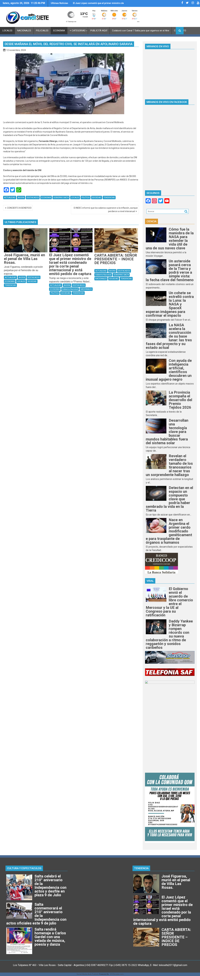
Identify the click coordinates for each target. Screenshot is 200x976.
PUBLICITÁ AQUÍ (98, 30)
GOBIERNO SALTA (61, 197)
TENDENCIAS (109, 197)
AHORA (21, 197)
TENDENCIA (141, 868)
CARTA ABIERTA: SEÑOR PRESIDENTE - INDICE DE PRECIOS (98, 4)
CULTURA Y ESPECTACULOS (24, 868)
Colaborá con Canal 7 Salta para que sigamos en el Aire (140, 30)
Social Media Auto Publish (87, 974)
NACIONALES (24, 30)
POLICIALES (42, 30)
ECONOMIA (59, 30)
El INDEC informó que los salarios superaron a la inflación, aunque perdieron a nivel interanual (106, 210)
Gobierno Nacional (70, 289)
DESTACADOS (33, 197)
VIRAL (150, 580)
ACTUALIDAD (9, 197)
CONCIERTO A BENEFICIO (19, 208)
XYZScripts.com (117, 974)
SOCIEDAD (96, 197)
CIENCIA (151, 221)
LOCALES (7, 30)
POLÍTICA (86, 197)
